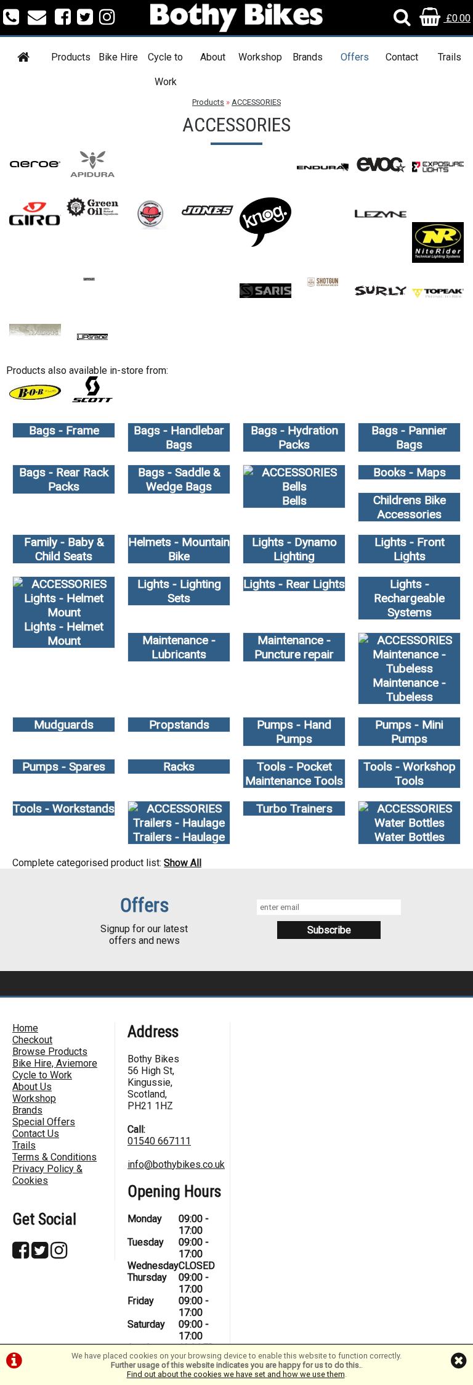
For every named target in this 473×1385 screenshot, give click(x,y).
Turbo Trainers (294, 808)
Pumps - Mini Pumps (409, 731)
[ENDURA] (323, 179)
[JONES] (207, 220)
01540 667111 (159, 1141)
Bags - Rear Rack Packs (63, 479)
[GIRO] (35, 226)
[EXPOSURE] (438, 179)
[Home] (23, 59)
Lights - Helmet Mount (63, 633)
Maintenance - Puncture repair (294, 647)
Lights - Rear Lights (294, 584)
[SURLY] (380, 300)
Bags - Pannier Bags (409, 437)
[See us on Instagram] (107, 18)
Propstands (179, 724)
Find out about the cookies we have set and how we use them (236, 1374)
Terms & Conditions (54, 1157)
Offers (355, 57)
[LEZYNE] (380, 226)
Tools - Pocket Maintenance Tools (294, 773)
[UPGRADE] (92, 346)
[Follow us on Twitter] (85, 18)
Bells (294, 501)
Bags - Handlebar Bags (179, 437)
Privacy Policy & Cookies (47, 1174)
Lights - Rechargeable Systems (409, 598)
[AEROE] (35, 174)
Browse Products (49, 1051)
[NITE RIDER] (438, 259)
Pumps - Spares (63, 766)
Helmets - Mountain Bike (179, 549)
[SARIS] (265, 300)
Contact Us (35, 1133)
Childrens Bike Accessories (409, 507)
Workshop (260, 57)
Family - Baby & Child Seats (64, 549)
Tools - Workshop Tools (409, 773)
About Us (32, 1087)
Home (25, 1028)
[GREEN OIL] (92, 213)
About (212, 57)
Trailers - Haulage (179, 837)
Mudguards (64, 724)
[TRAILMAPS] (35, 333)
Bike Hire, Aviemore (54, 1063)
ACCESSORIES (256, 102)
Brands (308, 57)
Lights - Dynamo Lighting (294, 549)
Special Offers (43, 1122)
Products (71, 57)
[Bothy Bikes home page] (236, 17)
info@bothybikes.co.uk (176, 1164)
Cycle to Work (165, 69)
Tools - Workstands (64, 808)
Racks (179, 766)
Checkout (32, 1040)
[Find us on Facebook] (63, 18)
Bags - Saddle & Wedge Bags (179, 479)
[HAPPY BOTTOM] (150, 226)
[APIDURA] (92, 174)
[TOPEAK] (438, 306)
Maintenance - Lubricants (179, 647)
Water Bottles (409, 837)
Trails (449, 57)
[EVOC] (380, 174)
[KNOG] (265, 243)
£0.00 (457, 18)
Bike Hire (118, 57)
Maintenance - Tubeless (409, 690)
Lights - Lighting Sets (179, 591)
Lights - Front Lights (409, 549)
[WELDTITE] (35, 404)
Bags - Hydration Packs (294, 437)
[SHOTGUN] (323, 283)
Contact (402, 57)
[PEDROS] (92, 300)
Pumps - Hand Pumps (294, 731)
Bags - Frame (64, 430)
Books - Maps (409, 472)
